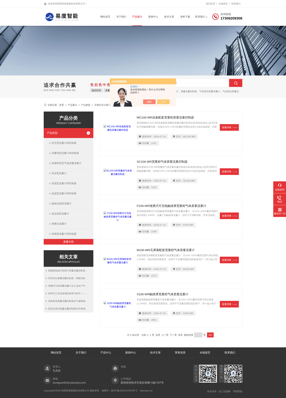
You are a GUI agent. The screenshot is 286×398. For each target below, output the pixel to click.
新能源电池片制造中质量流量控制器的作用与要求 (70, 270)
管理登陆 (237, 391)
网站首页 (105, 16)
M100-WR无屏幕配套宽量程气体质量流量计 (166, 250)
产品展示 (137, 16)
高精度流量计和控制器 (64, 233)
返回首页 (210, 3)
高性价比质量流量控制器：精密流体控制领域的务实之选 (70, 278)
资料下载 (185, 16)
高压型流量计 (59, 173)
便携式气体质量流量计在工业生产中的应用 (70, 285)
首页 (61, 105)
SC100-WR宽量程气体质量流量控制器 (162, 161)
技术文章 (169, 16)
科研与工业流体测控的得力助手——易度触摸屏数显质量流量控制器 (70, 293)
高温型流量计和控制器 (64, 183)
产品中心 (105, 352)
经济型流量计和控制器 (64, 142)
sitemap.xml (146, 390)
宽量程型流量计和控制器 (65, 153)
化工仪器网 (224, 391)
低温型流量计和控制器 (64, 193)
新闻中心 (153, 16)
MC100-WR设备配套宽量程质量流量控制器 (165, 117)
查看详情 (226, 127)
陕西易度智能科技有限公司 (71, 3)
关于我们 (121, 16)
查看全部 (68, 241)
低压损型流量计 (60, 213)
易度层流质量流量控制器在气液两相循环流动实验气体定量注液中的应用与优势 (70, 301)
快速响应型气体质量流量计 (66, 163)
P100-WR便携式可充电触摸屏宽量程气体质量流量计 (171, 206)
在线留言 (223, 3)
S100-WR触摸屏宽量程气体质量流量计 (162, 294)
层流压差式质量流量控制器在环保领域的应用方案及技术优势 (70, 308)
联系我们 (236, 3)
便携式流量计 (59, 223)
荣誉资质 (180, 352)
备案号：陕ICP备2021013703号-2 (119, 390)
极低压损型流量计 (62, 203)
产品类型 (85, 105)
